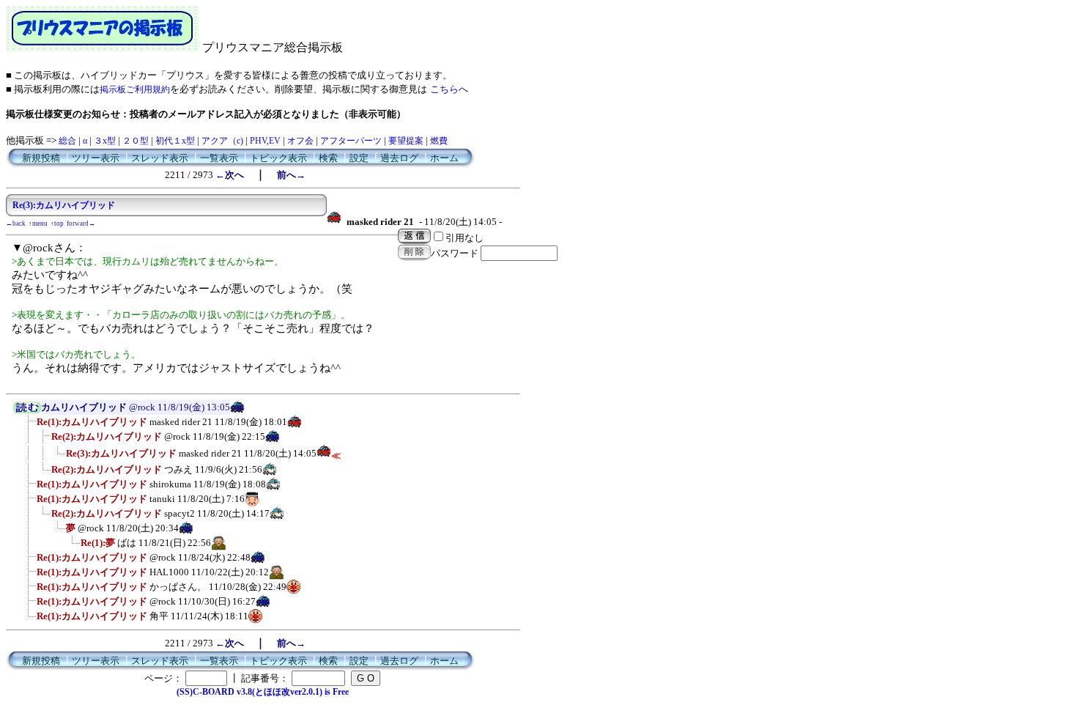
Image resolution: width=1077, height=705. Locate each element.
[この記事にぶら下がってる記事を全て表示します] (29, 426)
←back (16, 223)
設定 (359, 157)
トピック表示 (278, 157)
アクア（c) (222, 141)
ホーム (444, 157)
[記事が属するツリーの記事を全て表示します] (27, 410)
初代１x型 (175, 141)
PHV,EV (265, 141)
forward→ (81, 223)
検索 (328, 157)
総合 (67, 141)
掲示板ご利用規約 (135, 89)
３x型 (105, 141)
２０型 (135, 141)
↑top (57, 223)
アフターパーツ (351, 141)
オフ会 (300, 141)
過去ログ (399, 157)
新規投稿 (41, 157)
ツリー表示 (95, 157)
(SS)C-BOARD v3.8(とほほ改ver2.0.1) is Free (263, 692)
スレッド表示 (159, 157)
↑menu (38, 223)
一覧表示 (219, 157)
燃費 (439, 141)
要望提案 (405, 141)
